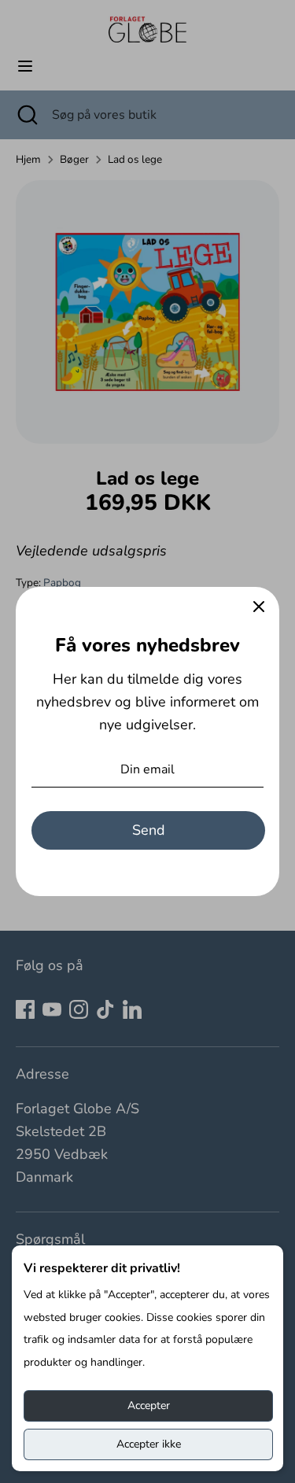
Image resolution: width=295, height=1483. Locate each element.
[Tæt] (259, 607)
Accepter (148, 1405)
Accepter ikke (148, 1444)
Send (148, 830)
